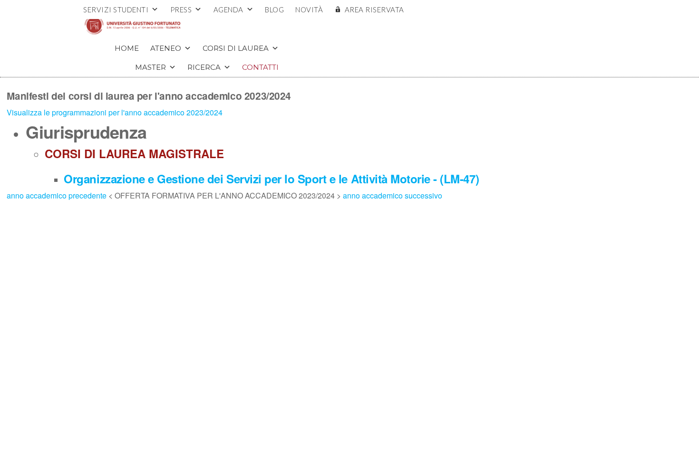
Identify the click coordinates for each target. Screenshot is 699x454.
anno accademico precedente (57, 195)
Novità (309, 9)
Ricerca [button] (204, 67)
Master (150, 67)
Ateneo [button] (165, 48)
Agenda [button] (228, 9)
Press (181, 9)
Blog (274, 9)
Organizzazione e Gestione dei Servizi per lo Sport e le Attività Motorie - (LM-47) (271, 178)
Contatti (260, 67)
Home (127, 48)
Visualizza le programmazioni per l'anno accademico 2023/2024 (115, 112)
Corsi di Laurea (236, 48)
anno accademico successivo (392, 195)
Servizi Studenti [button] (115, 9)
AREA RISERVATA (374, 9)
